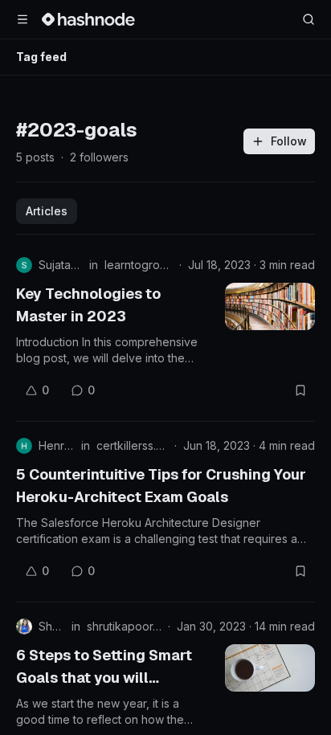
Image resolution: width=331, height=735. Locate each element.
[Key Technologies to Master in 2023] (270, 306)
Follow (289, 141)
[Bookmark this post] (300, 390)
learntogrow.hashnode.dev (138, 265)
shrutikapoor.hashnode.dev (124, 626)
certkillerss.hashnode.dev (132, 445)
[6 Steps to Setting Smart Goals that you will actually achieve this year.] (270, 668)
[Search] (308, 19)
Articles (46, 211)
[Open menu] (22, 19)
